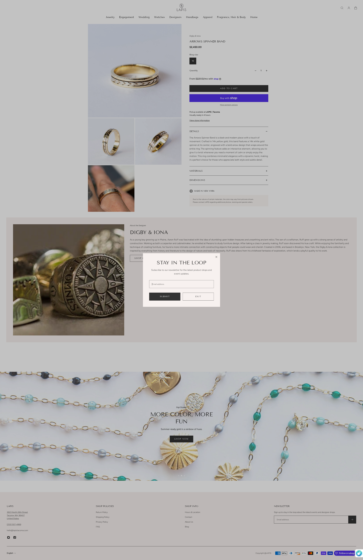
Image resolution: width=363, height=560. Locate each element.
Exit (198, 296)
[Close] (216, 256)
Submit (165, 296)
